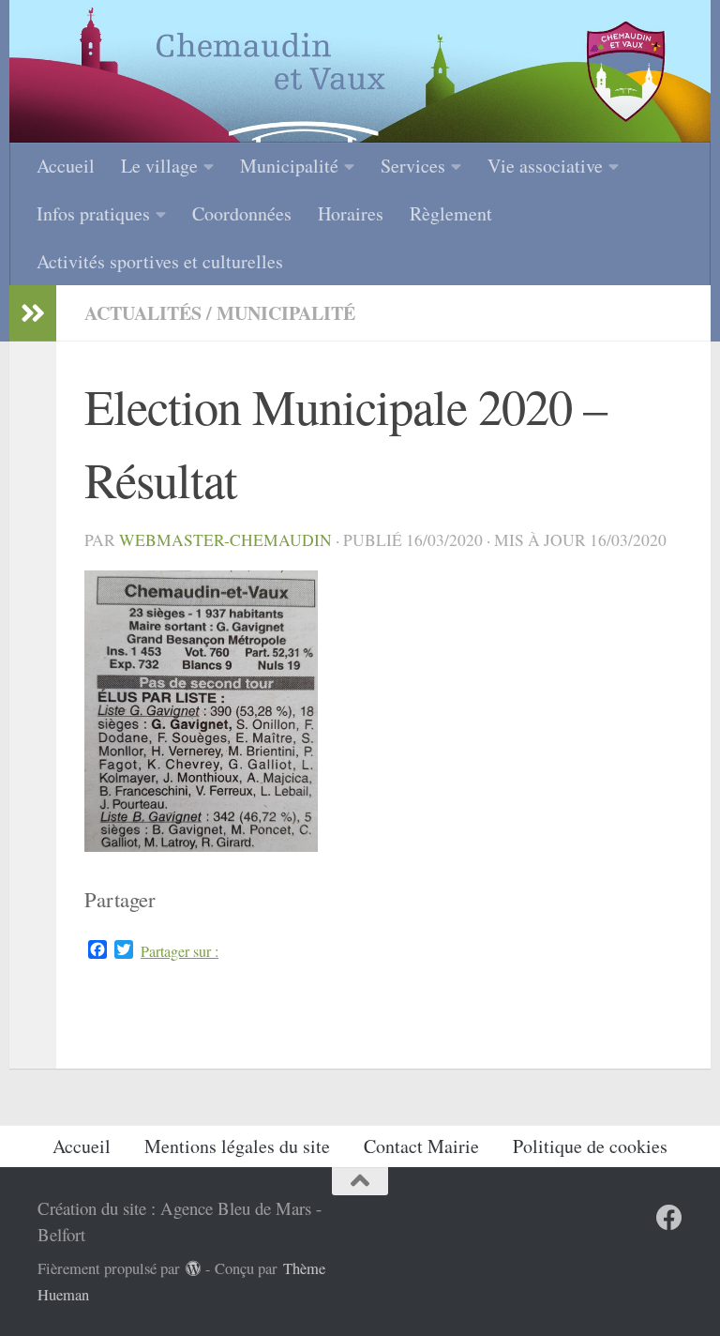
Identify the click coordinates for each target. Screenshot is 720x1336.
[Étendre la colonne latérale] (32, 313)
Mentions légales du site (237, 1146)
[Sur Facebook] (669, 1218)
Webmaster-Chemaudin (225, 540)
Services (413, 165)
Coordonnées (242, 213)
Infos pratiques (93, 213)
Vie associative (545, 165)
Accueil (66, 165)
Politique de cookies (590, 1146)
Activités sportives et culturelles (160, 261)
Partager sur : (179, 951)
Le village (159, 165)
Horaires (350, 213)
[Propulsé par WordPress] (194, 1269)
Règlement (451, 213)
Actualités (143, 312)
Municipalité (289, 165)
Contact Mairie (421, 1146)
